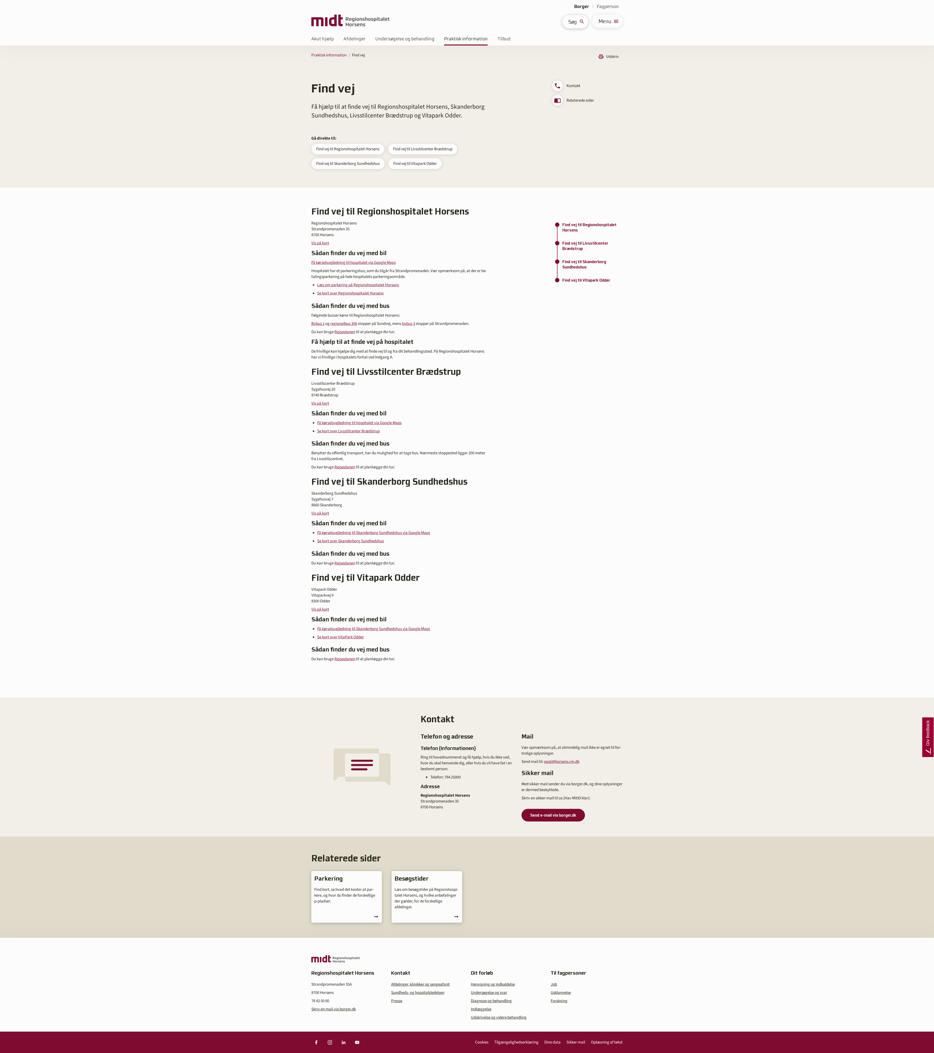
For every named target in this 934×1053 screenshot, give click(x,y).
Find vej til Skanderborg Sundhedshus (348, 164)
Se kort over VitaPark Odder (340, 637)
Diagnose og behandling (491, 1001)
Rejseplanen (344, 332)
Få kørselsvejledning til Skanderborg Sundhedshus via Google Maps (373, 533)
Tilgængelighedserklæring (516, 1042)
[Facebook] (316, 1042)
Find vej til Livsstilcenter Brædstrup (422, 149)
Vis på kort (320, 243)
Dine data (552, 1042)
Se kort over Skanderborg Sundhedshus (350, 541)
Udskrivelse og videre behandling (499, 1017)
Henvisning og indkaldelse (493, 984)
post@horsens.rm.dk (561, 762)
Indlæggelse (481, 1009)
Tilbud (504, 39)
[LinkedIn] (343, 1042)
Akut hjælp (322, 39)
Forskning (559, 1001)
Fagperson (608, 6)
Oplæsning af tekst (607, 1042)
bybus (407, 324)
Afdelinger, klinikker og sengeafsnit (420, 984)
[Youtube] (357, 1042)
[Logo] (350, 21)
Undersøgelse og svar (489, 993)
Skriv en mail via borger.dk (333, 1009)
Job (554, 984)
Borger (581, 6)
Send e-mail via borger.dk (553, 815)
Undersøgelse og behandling (404, 39)
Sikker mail (575, 1042)
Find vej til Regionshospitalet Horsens (347, 149)
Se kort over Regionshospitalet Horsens (350, 293)
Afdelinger (354, 39)
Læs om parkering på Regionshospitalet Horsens (358, 285)
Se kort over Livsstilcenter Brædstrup (348, 431)
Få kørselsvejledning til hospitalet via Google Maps (353, 263)
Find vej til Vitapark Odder (415, 164)
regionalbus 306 (343, 324)
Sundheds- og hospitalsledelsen (417, 993)
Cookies (481, 1042)
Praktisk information (466, 39)
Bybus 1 (317, 324)
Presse (396, 1001)
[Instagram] (330, 1042)
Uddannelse (561, 993)
